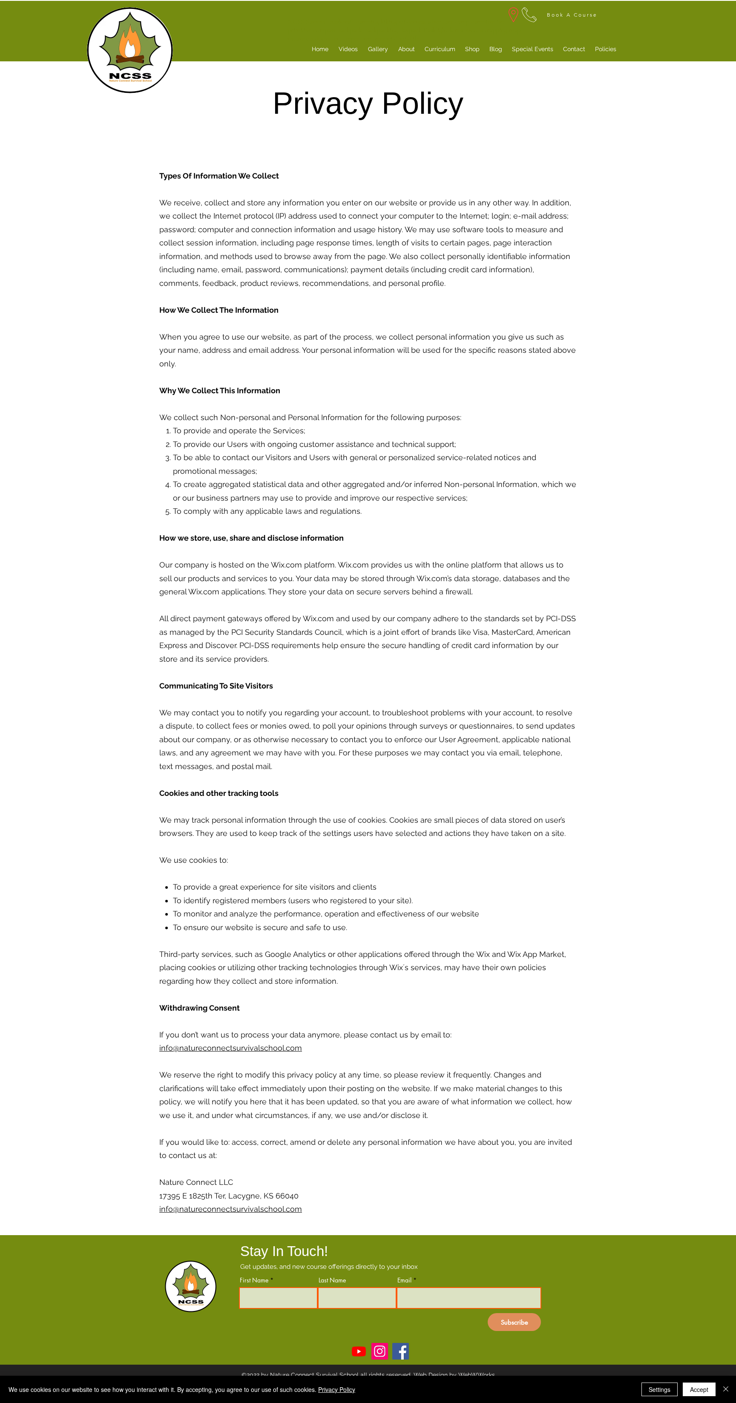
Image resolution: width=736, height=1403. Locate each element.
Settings (659, 1389)
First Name (254, 1280)
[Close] (726, 1389)
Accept (699, 1389)
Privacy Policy (336, 1389)
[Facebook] (400, 1351)
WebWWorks (476, 1374)
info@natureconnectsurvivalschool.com (230, 1047)
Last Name (332, 1280)
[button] (605, 49)
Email (404, 1280)
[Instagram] (379, 1351)
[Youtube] (359, 1351)
